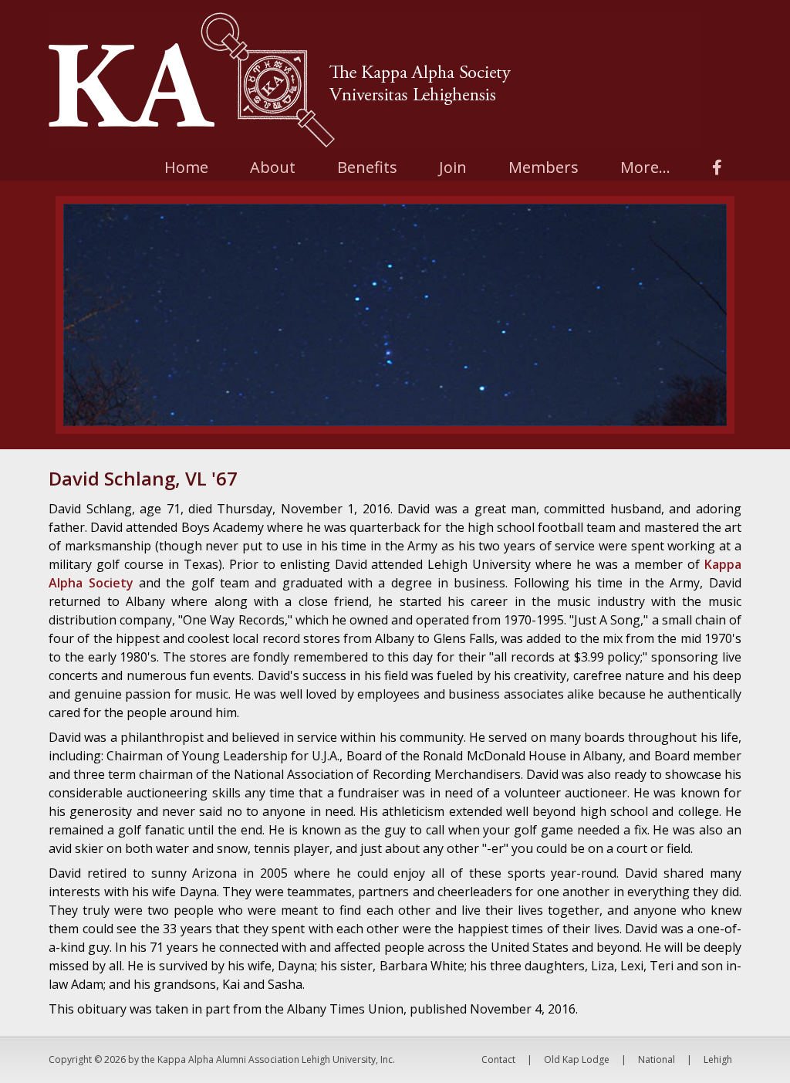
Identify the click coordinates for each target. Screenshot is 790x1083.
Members (543, 167)
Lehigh (718, 1059)
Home (186, 167)
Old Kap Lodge (576, 1059)
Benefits (367, 167)
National (656, 1059)
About (272, 167)
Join (453, 167)
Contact (498, 1059)
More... (645, 167)
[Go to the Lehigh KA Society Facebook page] (717, 167)
